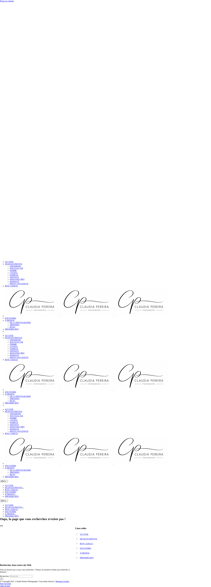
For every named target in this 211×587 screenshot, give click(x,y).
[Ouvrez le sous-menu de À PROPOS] (15, 514)
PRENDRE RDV (87, 558)
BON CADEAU (86, 544)
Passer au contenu (7, 1)
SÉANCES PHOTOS (88, 539)
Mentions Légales (62, 581)
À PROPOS (84, 553)
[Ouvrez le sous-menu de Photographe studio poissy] (23, 488)
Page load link (5, 584)
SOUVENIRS (85, 548)
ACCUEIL (84, 534)
